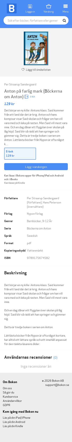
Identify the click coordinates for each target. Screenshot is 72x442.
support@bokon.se (57, 385)
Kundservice (10, 396)
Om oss (7, 388)
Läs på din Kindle (13, 426)
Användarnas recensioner (30, 357)
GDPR (6, 405)
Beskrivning (15, 273)
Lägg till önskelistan (38, 69)
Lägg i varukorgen (36, 167)
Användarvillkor (12, 401)
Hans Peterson (52, 202)
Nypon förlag (35, 213)
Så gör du (8, 392)
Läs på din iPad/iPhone (16, 417)
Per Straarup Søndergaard (20, 84)
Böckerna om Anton (39, 228)
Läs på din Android (14, 422)
